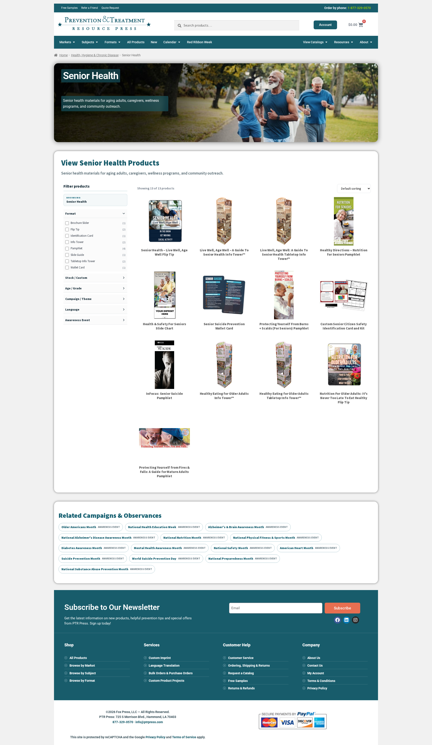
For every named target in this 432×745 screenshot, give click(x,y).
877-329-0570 (122, 722)
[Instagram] (355, 620)
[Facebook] (337, 620)
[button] (95, 213)
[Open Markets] (73, 42)
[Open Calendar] (179, 42)
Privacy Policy (155, 737)
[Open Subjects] (96, 42)
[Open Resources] (351, 42)
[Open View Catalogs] (326, 42)
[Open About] (371, 42)
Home (63, 55)
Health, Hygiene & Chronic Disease (95, 55)
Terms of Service (184, 737)
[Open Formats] (119, 42)
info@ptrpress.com (149, 722)
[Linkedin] (346, 620)
